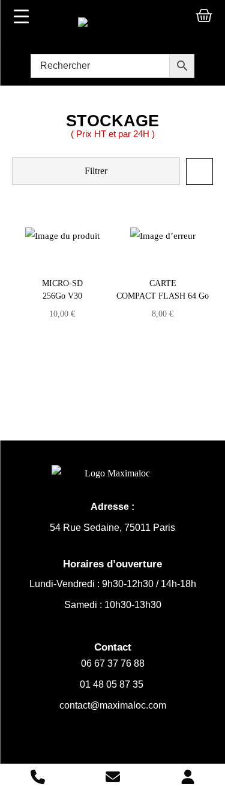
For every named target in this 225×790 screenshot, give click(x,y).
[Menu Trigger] (21, 16)
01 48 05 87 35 (113, 684)
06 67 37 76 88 (113, 663)
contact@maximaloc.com (112, 705)
